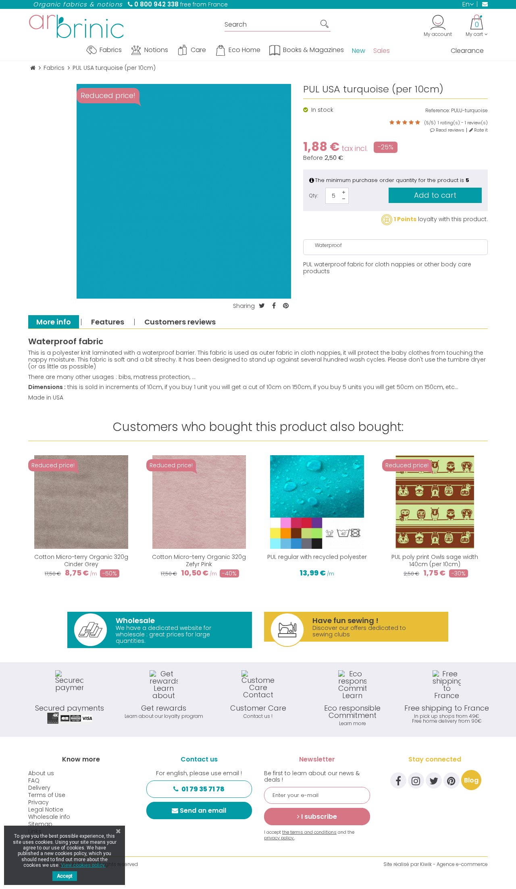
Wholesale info (49, 817)
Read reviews (449, 130)
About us (41, 773)
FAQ (34, 780)
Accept (65, 876)
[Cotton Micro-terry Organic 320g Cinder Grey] (81, 502)
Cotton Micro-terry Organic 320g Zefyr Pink (199, 560)
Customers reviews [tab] (180, 322)
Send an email (203, 810)
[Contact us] (482, 4)
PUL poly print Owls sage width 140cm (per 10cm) (434, 560)
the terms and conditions (309, 832)
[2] (398, 122)
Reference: (437, 110)
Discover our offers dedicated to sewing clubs (359, 626)
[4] (411, 122)
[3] (404, 122)
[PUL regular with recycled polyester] (317, 502)
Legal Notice (45, 809)
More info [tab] (53, 322)
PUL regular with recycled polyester (317, 557)
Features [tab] (107, 322)
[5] (417, 122)
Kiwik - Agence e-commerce (454, 864)
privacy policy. (279, 838)
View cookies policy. (83, 865)
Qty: (313, 195)
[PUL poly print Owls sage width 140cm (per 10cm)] (435, 502)
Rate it (480, 130)
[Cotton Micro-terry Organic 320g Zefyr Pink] (199, 502)
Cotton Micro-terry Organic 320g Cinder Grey (81, 560)
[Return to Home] (32, 68)
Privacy (38, 802)
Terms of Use (46, 795)
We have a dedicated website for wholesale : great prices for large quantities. (163, 630)
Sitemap (40, 824)
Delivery (39, 787)
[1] (391, 122)
